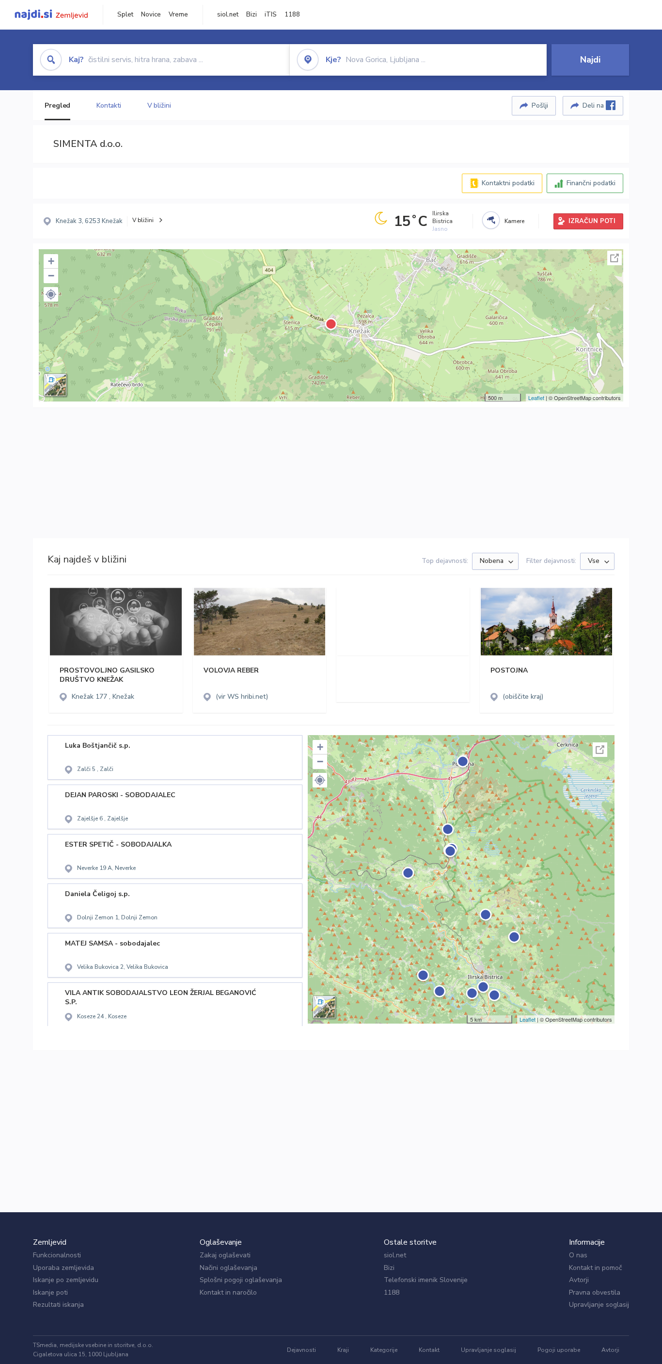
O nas (578, 1255)
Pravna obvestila (594, 1292)
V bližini (159, 105)
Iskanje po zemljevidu (65, 1279)
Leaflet (536, 397)
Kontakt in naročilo (228, 1292)
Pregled (57, 105)
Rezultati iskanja (58, 1304)
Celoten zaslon (614, 258)
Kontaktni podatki (508, 183)
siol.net (227, 14)
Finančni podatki (591, 183)
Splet (125, 14)
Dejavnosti (301, 1350)
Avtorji (579, 1279)
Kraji (343, 1350)
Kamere (514, 221)
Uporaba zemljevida (63, 1267)
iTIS (271, 14)
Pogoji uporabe (558, 1350)
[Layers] (55, 385)
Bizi (251, 14)
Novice (151, 14)
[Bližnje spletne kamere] (491, 220)
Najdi (590, 59)
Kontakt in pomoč (595, 1267)
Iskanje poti (50, 1292)
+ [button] (51, 261)
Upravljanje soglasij (599, 1304)
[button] (51, 294)
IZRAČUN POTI (591, 221)
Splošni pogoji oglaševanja (241, 1279)
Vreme (178, 14)
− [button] (51, 276)
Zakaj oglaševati (225, 1255)
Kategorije (383, 1350)
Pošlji (540, 105)
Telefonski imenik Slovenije (426, 1279)
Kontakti (108, 105)
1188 (292, 14)
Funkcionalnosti (57, 1255)
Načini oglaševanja (228, 1267)
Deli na (594, 105)
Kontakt (429, 1350)
